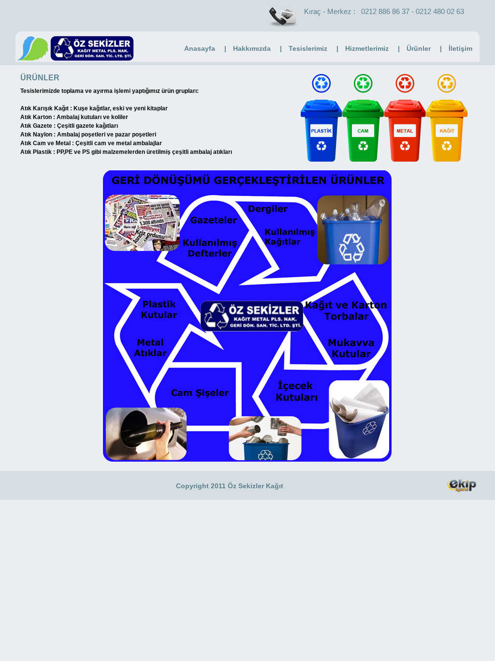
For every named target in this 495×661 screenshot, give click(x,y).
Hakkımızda (252, 48)
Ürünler (419, 48)
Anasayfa (199, 48)
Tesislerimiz (308, 48)
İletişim (460, 48)
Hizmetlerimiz (367, 48)
